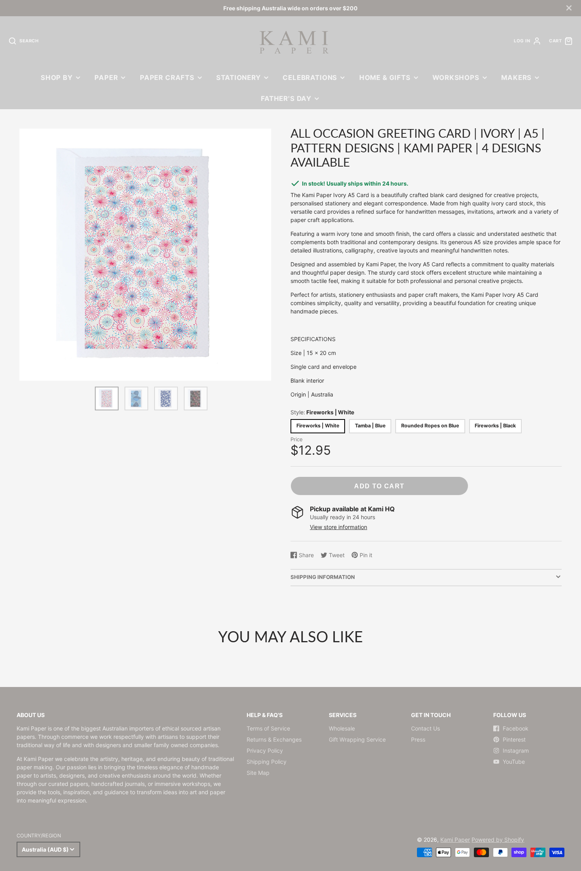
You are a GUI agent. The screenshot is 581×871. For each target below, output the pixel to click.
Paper (106, 78)
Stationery (238, 78)
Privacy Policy (265, 750)
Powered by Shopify (498, 839)
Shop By (57, 78)
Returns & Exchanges (274, 739)
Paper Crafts (167, 78)
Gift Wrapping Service (357, 739)
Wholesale (342, 728)
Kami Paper (455, 839)
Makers (516, 78)
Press (418, 739)
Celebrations (310, 78)
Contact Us (425, 728)
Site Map (258, 772)
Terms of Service (268, 728)
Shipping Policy (267, 761)
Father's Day (286, 98)
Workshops (455, 78)
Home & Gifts (385, 78)
